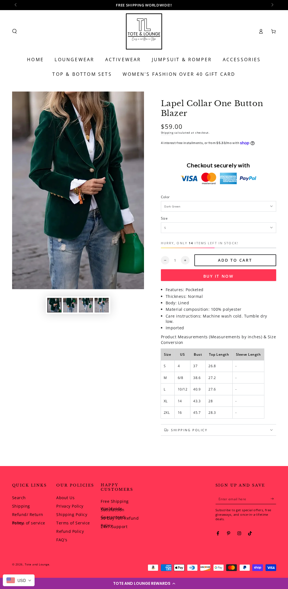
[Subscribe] (273, 499)
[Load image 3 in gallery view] (86, 305)
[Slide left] (16, 5)
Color (165, 197)
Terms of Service (73, 523)
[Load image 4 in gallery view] (101, 305)
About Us (65, 497)
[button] (144, 583)
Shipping (167, 132)
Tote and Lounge (37, 564)
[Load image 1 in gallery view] (54, 305)
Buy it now (218, 276)
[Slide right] (272, 5)
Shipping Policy (71, 514)
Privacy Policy (69, 506)
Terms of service (28, 523)
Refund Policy (70, 531)
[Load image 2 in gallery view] (70, 305)
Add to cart (235, 260)
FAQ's (62, 539)
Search (19, 497)
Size (164, 218)
